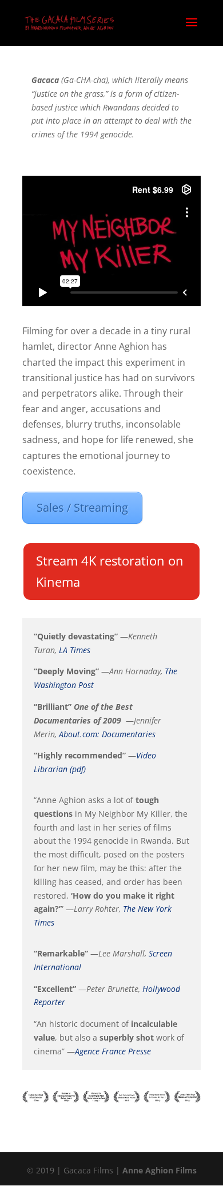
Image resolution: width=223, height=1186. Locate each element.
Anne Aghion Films (159, 1170)
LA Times (74, 650)
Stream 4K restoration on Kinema (110, 571)
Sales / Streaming (82, 507)
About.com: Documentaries (107, 734)
